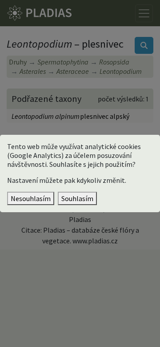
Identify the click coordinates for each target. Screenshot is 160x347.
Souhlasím (77, 198)
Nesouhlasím (31, 198)
